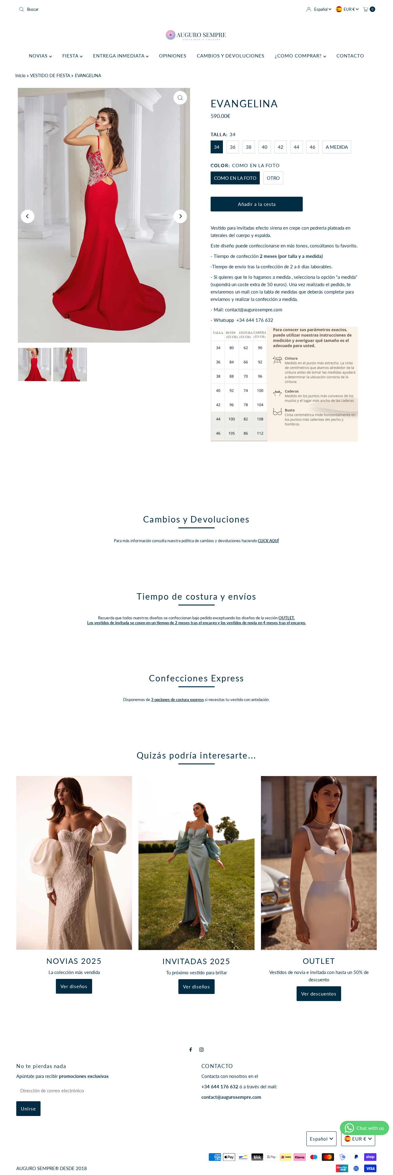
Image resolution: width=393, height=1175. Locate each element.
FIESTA (71, 55)
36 (232, 147)
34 (217, 147)
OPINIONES (172, 55)
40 (264, 147)
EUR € (350, 9)
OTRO (273, 178)
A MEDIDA (337, 147)
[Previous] (27, 216)
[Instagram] (201, 1049)
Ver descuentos (319, 993)
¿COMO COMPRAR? (299, 55)
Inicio (20, 75)
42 (280, 147)
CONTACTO (350, 55)
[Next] (180, 216)
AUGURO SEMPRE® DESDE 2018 (51, 1168)
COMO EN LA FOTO (235, 178)
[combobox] (105, 9)
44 (296, 147)
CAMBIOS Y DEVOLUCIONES (230, 55)
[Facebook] (190, 1049)
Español (321, 9)
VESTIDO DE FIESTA (50, 75)
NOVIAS (39, 55)
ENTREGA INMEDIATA (119, 55)
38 (248, 147)
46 (312, 147)
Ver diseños (74, 986)
